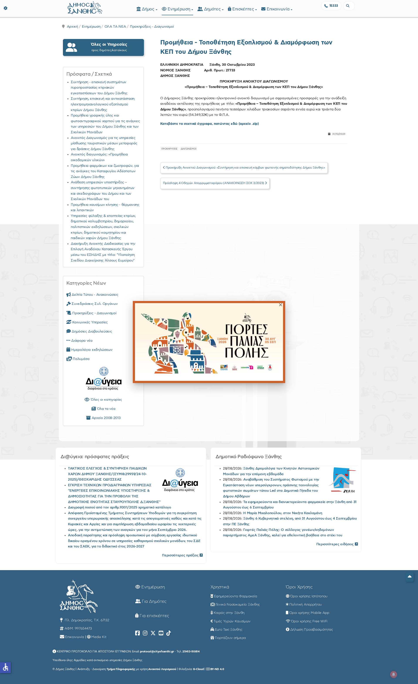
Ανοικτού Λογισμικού (162, 669)
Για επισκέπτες (153, 616)
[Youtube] (161, 633)
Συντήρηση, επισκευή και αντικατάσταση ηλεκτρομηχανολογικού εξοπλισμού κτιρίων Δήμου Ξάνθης (103, 104)
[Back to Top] (410, 577)
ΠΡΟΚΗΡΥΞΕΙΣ (169, 149)
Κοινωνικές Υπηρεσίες (89, 322)
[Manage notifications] (393, 674)
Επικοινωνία (279, 9)
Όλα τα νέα (105, 408)
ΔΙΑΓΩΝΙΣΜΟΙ (188, 149)
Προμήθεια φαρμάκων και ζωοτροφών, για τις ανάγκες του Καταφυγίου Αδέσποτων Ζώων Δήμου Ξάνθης (105, 171)
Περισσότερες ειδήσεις (335, 544)
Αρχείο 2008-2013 (105, 418)
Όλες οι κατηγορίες (105, 399)
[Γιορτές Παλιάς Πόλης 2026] (209, 342)
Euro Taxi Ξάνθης (229, 629)
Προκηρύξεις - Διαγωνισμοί (152, 26)
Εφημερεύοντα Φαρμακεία (235, 596)
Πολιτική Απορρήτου (305, 604)
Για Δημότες (154, 601)
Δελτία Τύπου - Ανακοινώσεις (94, 294)
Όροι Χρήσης (299, 587)
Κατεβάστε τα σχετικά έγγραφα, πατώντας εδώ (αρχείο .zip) (209, 123)
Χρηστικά (220, 587)
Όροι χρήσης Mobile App (309, 613)
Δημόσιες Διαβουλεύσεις (91, 331)
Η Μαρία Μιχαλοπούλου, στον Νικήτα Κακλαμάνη (282, 513)
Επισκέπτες (243, 9)
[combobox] (349, 5)
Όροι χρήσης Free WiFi (309, 621)
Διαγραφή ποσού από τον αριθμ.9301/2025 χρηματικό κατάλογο (119, 507)
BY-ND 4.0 (217, 669)
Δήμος (148, 9)
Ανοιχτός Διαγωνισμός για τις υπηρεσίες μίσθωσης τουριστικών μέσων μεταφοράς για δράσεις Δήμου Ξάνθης (104, 143)
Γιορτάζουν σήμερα (230, 638)
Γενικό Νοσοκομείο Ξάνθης (238, 604)
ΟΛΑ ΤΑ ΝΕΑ (115, 26)
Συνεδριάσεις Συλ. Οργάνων (94, 304)
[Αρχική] (84, 7)
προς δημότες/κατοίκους (109, 47)
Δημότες (213, 9)
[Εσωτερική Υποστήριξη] (5, 7)
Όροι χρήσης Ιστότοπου (308, 596)
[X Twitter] (153, 633)
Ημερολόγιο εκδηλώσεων (91, 349)
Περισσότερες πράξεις (181, 555)
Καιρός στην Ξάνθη (229, 613)
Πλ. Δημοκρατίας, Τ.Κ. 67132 (86, 620)
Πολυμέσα (80, 359)
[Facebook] (137, 633)
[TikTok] (168, 633)
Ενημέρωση (179, 9)
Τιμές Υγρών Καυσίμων (232, 621)
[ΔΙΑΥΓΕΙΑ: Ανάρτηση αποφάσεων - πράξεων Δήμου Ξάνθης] (103, 379)
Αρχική (72, 26)
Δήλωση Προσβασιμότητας (311, 629)
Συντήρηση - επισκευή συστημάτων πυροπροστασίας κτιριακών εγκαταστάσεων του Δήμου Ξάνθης (99, 87)
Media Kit (98, 637)
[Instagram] (145, 633)
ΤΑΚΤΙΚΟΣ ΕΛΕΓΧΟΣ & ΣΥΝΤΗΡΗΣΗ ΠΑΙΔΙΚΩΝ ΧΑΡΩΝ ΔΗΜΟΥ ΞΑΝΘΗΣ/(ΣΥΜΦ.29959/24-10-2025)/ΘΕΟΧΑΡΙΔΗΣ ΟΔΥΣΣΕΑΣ (107, 474)
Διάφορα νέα (81, 340)
